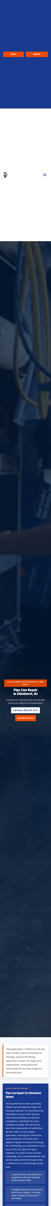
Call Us (13, 54)
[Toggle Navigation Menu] (45, 175)
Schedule (36, 54)
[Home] (5, 175)
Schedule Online (25, 718)
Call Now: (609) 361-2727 (25, 710)
